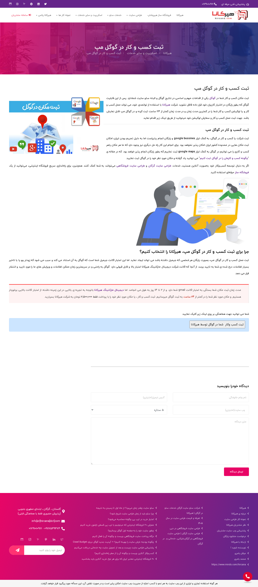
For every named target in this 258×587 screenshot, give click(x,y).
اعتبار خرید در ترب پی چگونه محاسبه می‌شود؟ (131, 519)
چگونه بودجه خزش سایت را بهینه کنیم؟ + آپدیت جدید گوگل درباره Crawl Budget (114, 542)
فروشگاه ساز (242, 172)
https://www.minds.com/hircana (229, 565)
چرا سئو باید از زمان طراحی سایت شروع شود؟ (132, 514)
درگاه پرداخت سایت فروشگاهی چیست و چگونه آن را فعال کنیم (123, 536)
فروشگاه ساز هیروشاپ (159, 15)
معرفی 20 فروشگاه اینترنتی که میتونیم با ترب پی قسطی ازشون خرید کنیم (117, 525)
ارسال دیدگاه (236, 472)
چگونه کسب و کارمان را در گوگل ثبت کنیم (224, 158)
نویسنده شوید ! (239, 548)
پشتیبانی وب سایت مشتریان (232, 531)
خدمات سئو (115, 15)
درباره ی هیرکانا (239, 514)
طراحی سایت (135, 15)
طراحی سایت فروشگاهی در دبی (185, 528)
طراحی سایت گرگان (159, 165)
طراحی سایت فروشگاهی (130, 165)
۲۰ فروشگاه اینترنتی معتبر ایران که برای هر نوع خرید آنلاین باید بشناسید (118, 559)
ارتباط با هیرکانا (239, 542)
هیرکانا (180, 15)
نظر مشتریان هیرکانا (236, 525)
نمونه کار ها (64, 15)
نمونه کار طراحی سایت (235, 519)
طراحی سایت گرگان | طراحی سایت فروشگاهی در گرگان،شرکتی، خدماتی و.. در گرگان (183, 538)
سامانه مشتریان (20, 15)
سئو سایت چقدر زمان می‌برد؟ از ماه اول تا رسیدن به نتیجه (125, 508)
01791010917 (208, 4)
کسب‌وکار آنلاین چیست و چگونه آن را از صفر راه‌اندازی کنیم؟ (124, 553)
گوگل (212, 98)
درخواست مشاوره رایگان (235, 536)
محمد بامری (240, 559)
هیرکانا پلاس (44, 15)
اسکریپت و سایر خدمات (90, 15)
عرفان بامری (241, 553)
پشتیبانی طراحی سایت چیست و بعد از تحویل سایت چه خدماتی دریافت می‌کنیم (114, 548)
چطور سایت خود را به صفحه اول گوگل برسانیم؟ (131, 531)
